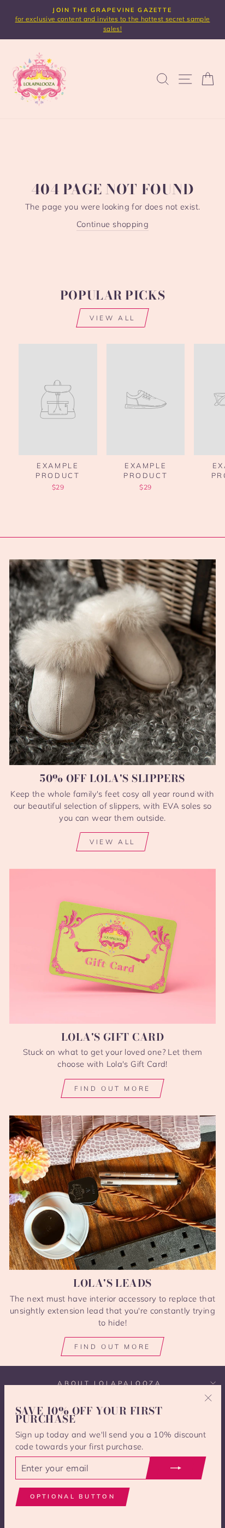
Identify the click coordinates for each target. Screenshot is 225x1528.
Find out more (112, 1088)
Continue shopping (112, 224)
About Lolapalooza (109, 1383)
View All (112, 842)
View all (112, 318)
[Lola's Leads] (112, 1192)
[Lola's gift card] (112, 946)
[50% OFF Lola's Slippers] (112, 662)
